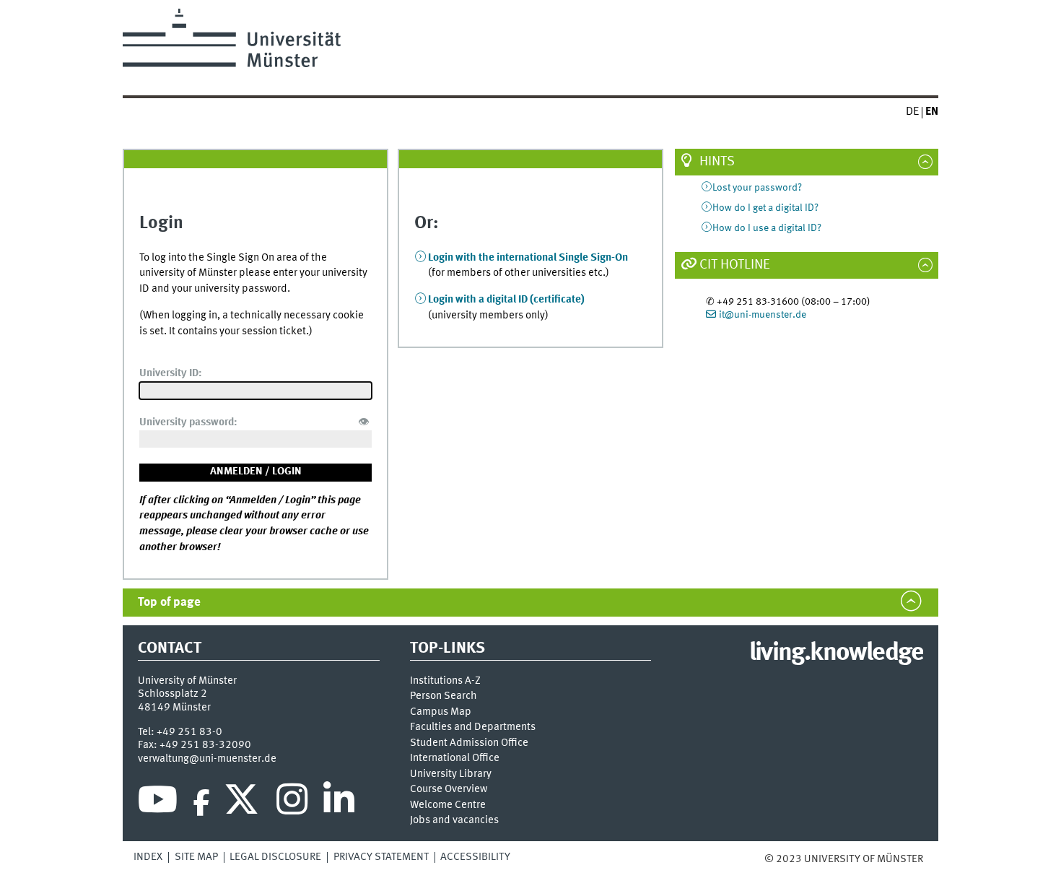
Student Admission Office (469, 743)
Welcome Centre (448, 805)
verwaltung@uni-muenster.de (207, 759)
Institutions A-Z (445, 681)
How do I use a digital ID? (766, 228)
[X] (243, 803)
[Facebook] (201, 803)
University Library (451, 774)
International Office (454, 758)
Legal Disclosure (275, 857)
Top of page (169, 602)
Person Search (443, 696)
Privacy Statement (381, 857)
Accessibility (475, 857)
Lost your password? (757, 188)
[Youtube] (158, 803)
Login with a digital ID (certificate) (506, 299)
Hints (717, 161)
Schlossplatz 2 (172, 694)
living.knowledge (836, 653)
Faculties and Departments (473, 727)
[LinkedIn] (338, 803)
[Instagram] (291, 803)
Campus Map (440, 712)
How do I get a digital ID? (765, 208)
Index (148, 857)
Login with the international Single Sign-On (528, 258)
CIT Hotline (734, 264)
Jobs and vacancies (454, 820)
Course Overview (448, 789)
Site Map (196, 857)
